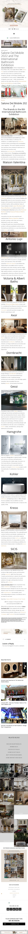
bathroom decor (8, 617)
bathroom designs (11, 618)
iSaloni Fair (6, 620)
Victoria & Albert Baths (12, 304)
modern (12, 455)
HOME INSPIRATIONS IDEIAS (14, 757)
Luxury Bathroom (13, 620)
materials (7, 574)
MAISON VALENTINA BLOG (14, 744)
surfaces (10, 582)
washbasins (12, 341)
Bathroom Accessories (14, 891)
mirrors (3, 426)
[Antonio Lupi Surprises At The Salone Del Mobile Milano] (14, 670)
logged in (11, 645)
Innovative (4, 310)
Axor (2, 337)
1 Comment (8, 639)
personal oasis (11, 151)
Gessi (15, 411)
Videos (14, 893)
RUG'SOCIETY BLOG (14, 749)
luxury (5, 230)
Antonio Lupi (4, 257)
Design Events (4, 50)
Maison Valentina (14, 218)
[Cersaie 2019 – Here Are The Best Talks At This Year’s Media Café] (14, 693)
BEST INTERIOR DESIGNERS (14, 755)
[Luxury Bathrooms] (14, 38)
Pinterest (23, 612)
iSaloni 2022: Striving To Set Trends (15, 599)
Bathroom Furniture (14, 889)
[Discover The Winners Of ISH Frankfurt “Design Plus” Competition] (14, 715)
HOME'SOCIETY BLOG (14, 752)
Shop (14, 899)
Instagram (4, 614)
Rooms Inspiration (14, 895)
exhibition (7, 586)
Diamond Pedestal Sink (16, 211)
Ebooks (14, 897)
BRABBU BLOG (14, 746)
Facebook (11, 614)
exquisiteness (7, 592)
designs (8, 383)
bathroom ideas (10, 619)
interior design (15, 467)
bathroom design (10, 263)
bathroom (20, 141)
